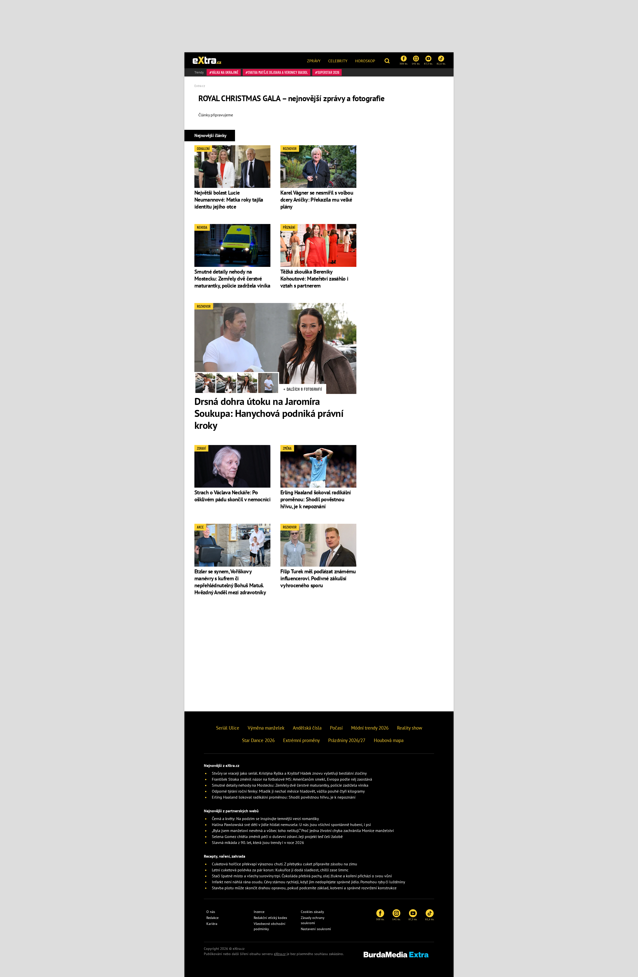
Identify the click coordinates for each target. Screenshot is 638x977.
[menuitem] (313, 60)
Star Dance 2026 (258, 740)
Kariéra (211, 923)
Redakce (212, 917)
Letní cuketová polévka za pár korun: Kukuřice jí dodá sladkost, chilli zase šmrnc (280, 869)
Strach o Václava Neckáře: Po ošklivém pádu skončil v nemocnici (232, 496)
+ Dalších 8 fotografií (302, 389)
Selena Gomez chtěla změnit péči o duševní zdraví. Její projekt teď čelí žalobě (277, 836)
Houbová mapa (388, 740)
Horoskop (365, 60)
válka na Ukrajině (225, 72)
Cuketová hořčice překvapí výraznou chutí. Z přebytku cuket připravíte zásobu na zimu (284, 863)
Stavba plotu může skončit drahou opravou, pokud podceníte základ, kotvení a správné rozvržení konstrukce (304, 887)
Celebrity (337, 60)
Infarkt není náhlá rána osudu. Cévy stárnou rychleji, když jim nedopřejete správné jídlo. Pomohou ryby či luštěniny (308, 881)
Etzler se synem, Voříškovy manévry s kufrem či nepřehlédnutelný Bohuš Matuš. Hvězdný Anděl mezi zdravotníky (230, 582)
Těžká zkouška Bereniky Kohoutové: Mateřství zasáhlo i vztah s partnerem (314, 278)
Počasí (336, 728)
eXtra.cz (280, 954)
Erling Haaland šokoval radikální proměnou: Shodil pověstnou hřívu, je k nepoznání (315, 499)
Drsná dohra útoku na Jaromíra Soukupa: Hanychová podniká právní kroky (268, 413)
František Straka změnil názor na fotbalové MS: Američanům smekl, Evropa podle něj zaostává (292, 779)
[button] (388, 60)
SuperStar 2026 (328, 72)
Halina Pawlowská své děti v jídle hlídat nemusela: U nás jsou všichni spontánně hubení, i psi (291, 824)
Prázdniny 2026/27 (346, 740)
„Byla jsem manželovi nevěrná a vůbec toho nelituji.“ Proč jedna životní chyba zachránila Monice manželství (303, 830)
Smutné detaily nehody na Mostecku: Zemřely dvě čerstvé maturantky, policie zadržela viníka (232, 278)
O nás (210, 911)
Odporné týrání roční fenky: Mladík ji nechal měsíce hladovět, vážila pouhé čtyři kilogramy (288, 791)
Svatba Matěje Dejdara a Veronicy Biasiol (278, 72)
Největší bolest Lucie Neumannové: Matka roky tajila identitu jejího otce (228, 199)
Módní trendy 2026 (370, 728)
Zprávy (313, 60)
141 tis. (416, 63)
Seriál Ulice (227, 728)
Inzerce (259, 911)
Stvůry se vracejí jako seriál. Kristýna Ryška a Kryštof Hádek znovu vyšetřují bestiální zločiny (289, 773)
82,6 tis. (441, 63)
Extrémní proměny (301, 740)
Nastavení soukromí (316, 929)
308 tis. (403, 63)
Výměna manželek (266, 728)
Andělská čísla (307, 728)
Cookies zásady (312, 911)
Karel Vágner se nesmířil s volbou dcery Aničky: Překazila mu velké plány (316, 199)
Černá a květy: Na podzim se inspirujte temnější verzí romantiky (265, 818)
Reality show (409, 728)
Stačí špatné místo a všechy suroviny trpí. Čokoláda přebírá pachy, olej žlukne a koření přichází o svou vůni (302, 875)
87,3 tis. (428, 63)
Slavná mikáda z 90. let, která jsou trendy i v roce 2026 (258, 842)
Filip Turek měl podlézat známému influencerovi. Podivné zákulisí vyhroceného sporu (318, 578)
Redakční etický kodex (270, 917)
